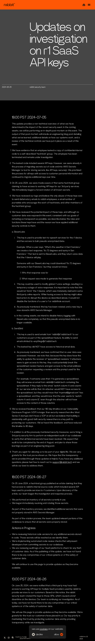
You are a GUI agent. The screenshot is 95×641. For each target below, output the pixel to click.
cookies (44, 629)
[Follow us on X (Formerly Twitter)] (5, 638)
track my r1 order (21, 637)
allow (56, 634)
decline (39, 634)
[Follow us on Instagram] (9, 638)
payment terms (25, 638)
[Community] (13, 638)
